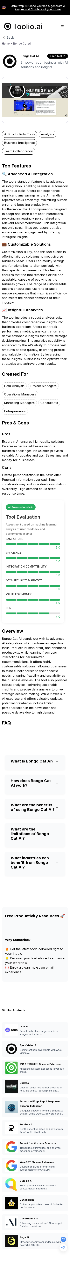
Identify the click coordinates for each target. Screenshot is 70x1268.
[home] (22, 26)
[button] (62, 26)
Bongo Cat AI (22, 43)
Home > (7, 43)
